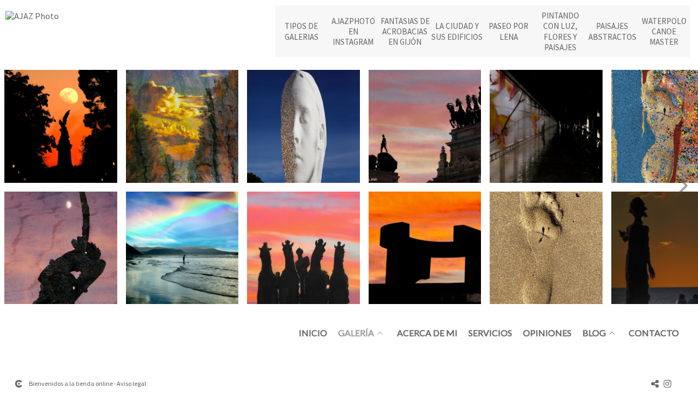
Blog (594, 333)
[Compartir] (654, 383)
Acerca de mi (427, 333)
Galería (356, 333)
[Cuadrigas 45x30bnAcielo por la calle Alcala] (425, 126)
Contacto (654, 333)
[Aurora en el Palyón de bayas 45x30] (182, 248)
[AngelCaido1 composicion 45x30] (61, 248)
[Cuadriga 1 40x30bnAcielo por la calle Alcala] (303, 248)
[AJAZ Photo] (32, 20)
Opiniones (547, 333)
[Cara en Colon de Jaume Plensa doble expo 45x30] (303, 126)
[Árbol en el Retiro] (182, 126)
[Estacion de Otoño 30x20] (546, 126)
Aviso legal (131, 383)
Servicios (490, 333)
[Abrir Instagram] (667, 383)
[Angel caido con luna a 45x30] (61, 126)
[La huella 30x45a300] (546, 248)
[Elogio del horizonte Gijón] (425, 248)
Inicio (313, 333)
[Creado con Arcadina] (18, 384)
